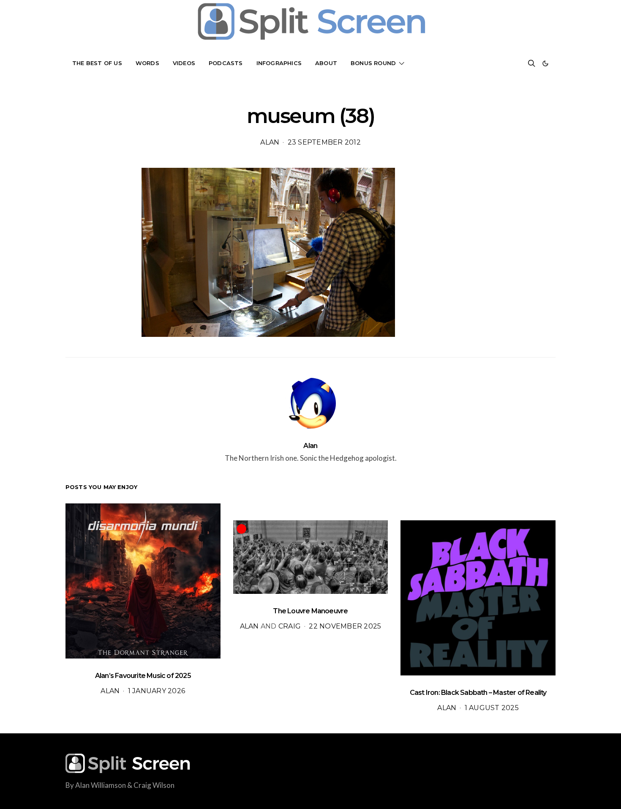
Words (147, 63)
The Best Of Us (97, 63)
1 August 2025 (492, 708)
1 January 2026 (156, 691)
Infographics (279, 63)
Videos (184, 63)
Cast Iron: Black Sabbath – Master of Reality (478, 693)
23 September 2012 (324, 142)
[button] (545, 63)
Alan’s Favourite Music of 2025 (143, 676)
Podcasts (226, 63)
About (326, 63)
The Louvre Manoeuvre (310, 611)
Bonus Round (373, 63)
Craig (289, 626)
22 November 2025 (345, 626)
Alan (269, 142)
